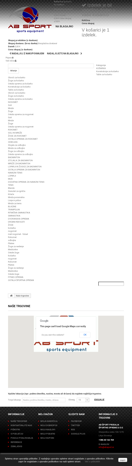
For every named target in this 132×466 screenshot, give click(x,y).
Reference (16, 442)
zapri (122, 460)
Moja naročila (48, 421)
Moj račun (45, 414)
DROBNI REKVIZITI (16, 222)
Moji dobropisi (48, 425)
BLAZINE (12, 206)
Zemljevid (16, 446)
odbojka (12, 240)
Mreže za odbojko (16, 148)
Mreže (11, 108)
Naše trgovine (18, 421)
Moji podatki (47, 434)
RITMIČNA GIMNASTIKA (19, 212)
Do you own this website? (53, 335)
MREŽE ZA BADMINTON (19, 163)
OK (85, 334)
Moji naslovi (47, 429)
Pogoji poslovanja (21, 438)
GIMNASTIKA (14, 215)
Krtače (11, 194)
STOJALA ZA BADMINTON (20, 160)
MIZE (10, 179)
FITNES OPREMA (15, 277)
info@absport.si (106, 447)
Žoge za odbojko (16, 151)
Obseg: (71, 399)
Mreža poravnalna (16, 197)
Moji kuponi (47, 438)
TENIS (11, 185)
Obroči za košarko (16, 77)
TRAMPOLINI (14, 209)
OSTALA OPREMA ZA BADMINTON (24, 169)
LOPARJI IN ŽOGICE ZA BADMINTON (25, 166)
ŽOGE (10, 225)
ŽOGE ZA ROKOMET (17, 136)
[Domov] (11, 296)
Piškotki (15, 429)
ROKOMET (13, 130)
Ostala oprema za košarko (20, 83)
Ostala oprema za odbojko (20, 154)
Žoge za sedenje (16, 246)
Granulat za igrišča (16, 191)
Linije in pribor (14, 200)
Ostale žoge (13, 252)
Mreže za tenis (14, 203)
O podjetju (16, 434)
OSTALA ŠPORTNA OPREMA (21, 280)
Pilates (11, 243)
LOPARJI (12, 176)
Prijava (9, 57)
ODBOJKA (13, 142)
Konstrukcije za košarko (107, 71)
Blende (11, 188)
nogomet (12, 231)
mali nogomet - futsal (18, 234)
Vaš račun (10, 60)
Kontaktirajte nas (21, 425)
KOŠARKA (101, 68)
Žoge (10, 111)
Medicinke (13, 249)
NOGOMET (13, 102)
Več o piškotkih (92, 461)
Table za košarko (104, 74)
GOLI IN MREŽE (15, 133)
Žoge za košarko (16, 80)
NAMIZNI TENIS (15, 172)
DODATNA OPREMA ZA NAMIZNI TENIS (26, 182)
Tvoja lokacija (14, 400)
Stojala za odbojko (17, 145)
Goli (10, 105)
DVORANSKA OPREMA (18, 219)
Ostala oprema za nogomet (20, 114)
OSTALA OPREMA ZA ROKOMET (23, 139)
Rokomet (12, 237)
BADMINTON (14, 157)
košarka (12, 228)
